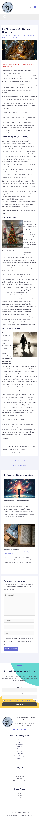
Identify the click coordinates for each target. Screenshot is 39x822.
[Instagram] (21, 729)
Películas (19, 778)
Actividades (19, 744)
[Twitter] (18, 729)
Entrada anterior (19, 460)
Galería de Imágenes (20, 756)
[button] (30, 7)
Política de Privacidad (19, 781)
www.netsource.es (26, 815)
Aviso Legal (19, 783)
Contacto (19, 758)
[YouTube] (25, 729)
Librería (25, 552)
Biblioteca (19, 749)
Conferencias (20, 776)
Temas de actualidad (9, 37)
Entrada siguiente (19, 465)
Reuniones (19, 795)
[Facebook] (14, 729)
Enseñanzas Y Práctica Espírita (16, 500)
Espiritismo (19, 774)
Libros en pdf (20, 751)
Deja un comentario (9, 35)
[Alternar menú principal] (35, 7)
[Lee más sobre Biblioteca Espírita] (19, 536)
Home (19, 740)
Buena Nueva (29, 35)
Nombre (19, 687)
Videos (20, 753)
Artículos (20, 35)
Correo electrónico (19, 694)
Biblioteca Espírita (11, 550)
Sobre (19, 742)
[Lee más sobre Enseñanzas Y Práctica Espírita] (19, 488)
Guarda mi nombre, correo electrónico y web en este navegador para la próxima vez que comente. (19, 641)
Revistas (19, 797)
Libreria (19, 793)
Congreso (19, 800)
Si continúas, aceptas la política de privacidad (21, 700)
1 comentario (8, 503)
